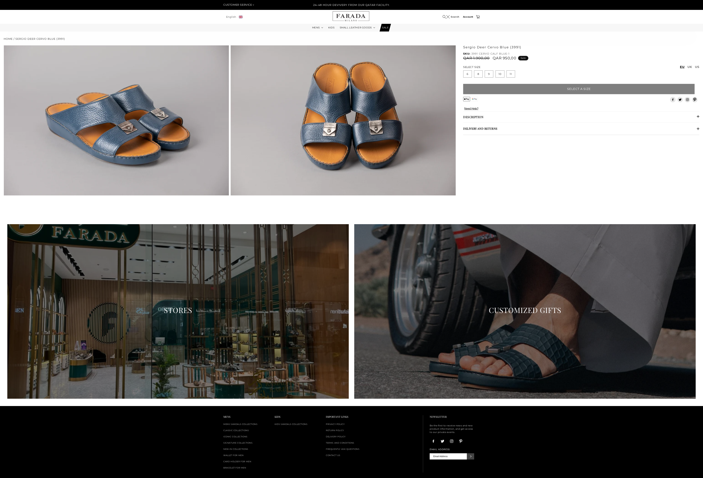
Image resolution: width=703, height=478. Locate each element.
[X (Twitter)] (680, 99)
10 (500, 74)
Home (8, 38)
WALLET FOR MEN (233, 455)
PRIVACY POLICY (335, 424)
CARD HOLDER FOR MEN (237, 461)
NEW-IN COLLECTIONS (235, 449)
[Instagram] (687, 99)
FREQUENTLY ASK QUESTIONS (342, 449)
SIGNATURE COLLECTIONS (238, 443)
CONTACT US (333, 455)
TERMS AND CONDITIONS (340, 443)
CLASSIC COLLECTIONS (236, 430)
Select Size (472, 67)
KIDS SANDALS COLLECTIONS (291, 424)
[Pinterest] (695, 99)
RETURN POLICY (335, 430)
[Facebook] (673, 99)
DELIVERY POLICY (336, 436)
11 (511, 74)
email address (440, 449)
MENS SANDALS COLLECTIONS (240, 424)
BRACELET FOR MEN (234, 467)
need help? (471, 108)
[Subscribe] (470, 456)
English (231, 16)
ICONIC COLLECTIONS (235, 436)
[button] (446, 17)
